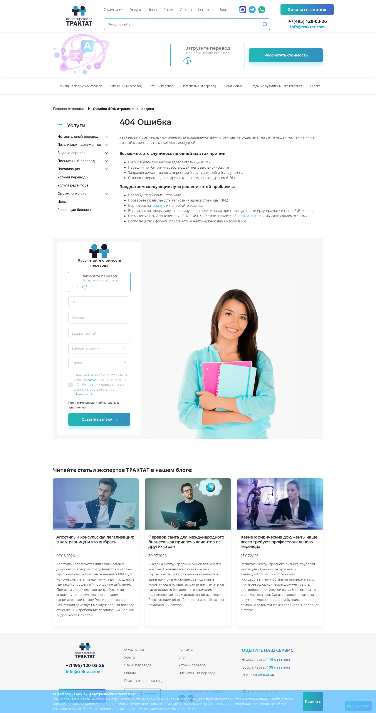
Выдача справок (71, 153)
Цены (62, 201)
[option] (80, 86)
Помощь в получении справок (80, 86)
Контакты (185, 649)
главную (158, 205)
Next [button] (320, 86)
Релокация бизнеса (74, 209)
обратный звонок (247, 215)
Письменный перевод (126, 86)
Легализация (233, 86)
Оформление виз (71, 193)
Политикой (83, 394)
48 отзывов (263, 674)
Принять (313, 701)
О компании (134, 649)
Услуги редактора (73, 185)
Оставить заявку (97, 419)
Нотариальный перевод (199, 86)
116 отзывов (279, 659)
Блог (182, 657)
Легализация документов (79, 144)
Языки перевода (137, 665)
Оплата (130, 673)
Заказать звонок (307, 9)
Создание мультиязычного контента (276, 86)
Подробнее (187, 708)
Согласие (89, 380)
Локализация (68, 169)
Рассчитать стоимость (286, 55)
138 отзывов (279, 667)
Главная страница (68, 109)
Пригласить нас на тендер (146, 680)
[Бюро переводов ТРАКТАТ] (80, 16)
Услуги (129, 657)
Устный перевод (161, 86)
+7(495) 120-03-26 (307, 21)
